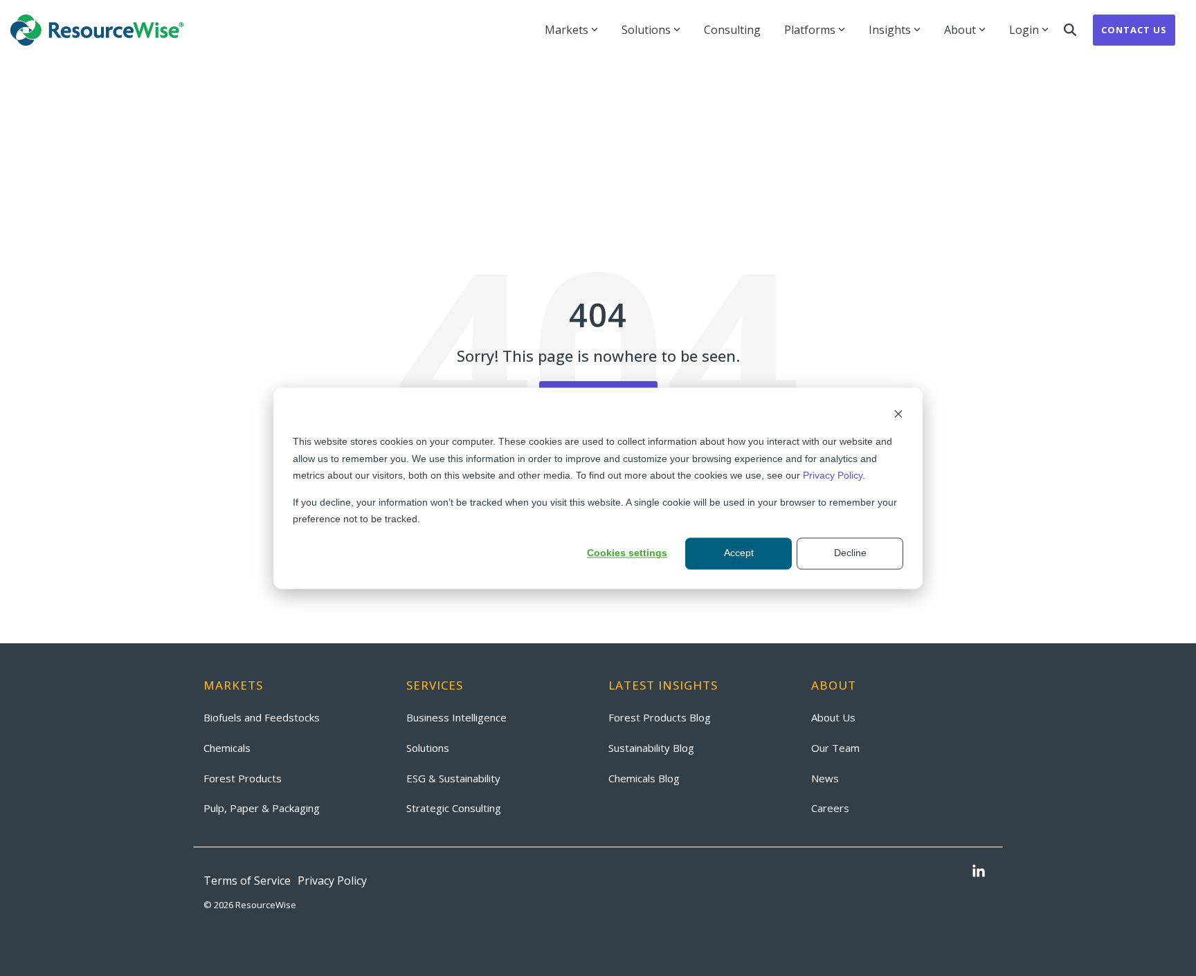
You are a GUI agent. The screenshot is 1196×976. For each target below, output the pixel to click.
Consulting (732, 29)
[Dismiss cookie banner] (898, 415)
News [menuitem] (825, 778)
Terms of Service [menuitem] (247, 880)
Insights (890, 29)
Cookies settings (627, 553)
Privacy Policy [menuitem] (332, 880)
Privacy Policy (832, 475)
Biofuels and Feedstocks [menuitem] (261, 717)
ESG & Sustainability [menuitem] (453, 778)
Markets (566, 29)
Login (1024, 29)
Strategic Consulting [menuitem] (453, 808)
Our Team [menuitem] (835, 748)
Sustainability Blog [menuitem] (651, 748)
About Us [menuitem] (833, 717)
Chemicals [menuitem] (227, 748)
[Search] (1070, 30)
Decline (850, 553)
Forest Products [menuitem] (242, 778)
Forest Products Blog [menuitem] (659, 717)
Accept (739, 553)
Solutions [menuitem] (427, 748)
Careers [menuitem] (830, 808)
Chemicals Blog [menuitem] (644, 778)
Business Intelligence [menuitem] (456, 717)
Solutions (646, 29)
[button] (978, 872)
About (960, 29)
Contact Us (1134, 30)
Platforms (809, 29)
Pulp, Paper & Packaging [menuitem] (261, 808)
